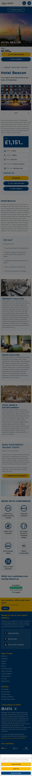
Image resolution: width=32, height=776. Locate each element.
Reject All (16, 768)
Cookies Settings (16, 764)
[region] (16, 765)
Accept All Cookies (16, 773)
